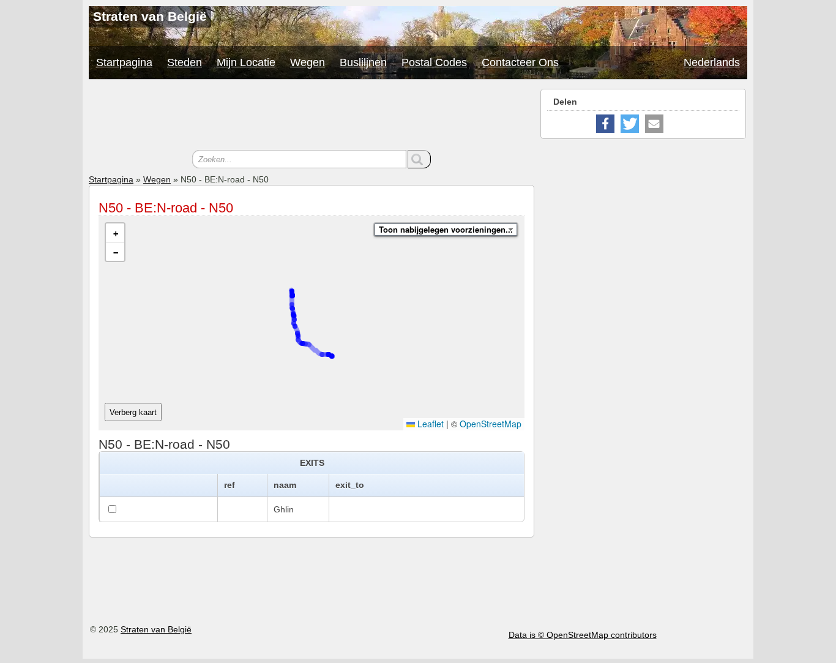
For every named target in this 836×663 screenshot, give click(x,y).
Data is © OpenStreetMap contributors (583, 635)
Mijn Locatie (246, 62)
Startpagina (124, 62)
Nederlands (712, 62)
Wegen (307, 62)
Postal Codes (434, 62)
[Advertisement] (311, 116)
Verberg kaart (133, 412)
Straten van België (156, 629)
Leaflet (429, 424)
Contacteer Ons (520, 62)
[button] (115, 232)
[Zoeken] (419, 159)
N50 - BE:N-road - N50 (166, 207)
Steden (184, 62)
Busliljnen (363, 62)
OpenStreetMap (490, 424)
